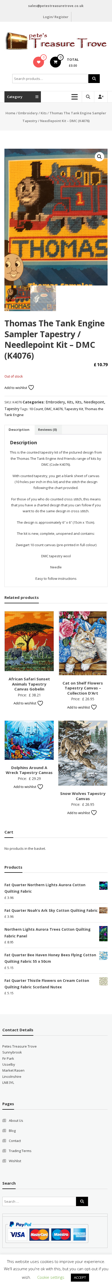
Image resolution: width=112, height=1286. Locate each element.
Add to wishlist (16, 387)
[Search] (94, 78)
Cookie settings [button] (50, 1277)
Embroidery (28, 113)
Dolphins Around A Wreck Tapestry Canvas (29, 770)
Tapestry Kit (73, 409)
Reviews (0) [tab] (47, 429)
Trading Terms (20, 1150)
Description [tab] (19, 429)
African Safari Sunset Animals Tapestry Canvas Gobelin (29, 683)
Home (10, 113)
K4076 (58, 409)
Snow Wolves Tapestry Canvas (82, 796)
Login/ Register (56, 16)
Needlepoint (94, 402)
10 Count (36, 409)
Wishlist (15, 1161)
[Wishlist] (38, 62)
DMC (48, 409)
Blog (12, 1130)
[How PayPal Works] (46, 1232)
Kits (44, 113)
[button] (99, 156)
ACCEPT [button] (80, 1277)
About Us (16, 1120)
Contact (15, 1140)
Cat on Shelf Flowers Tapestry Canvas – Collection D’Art (83, 688)
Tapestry (11, 408)
